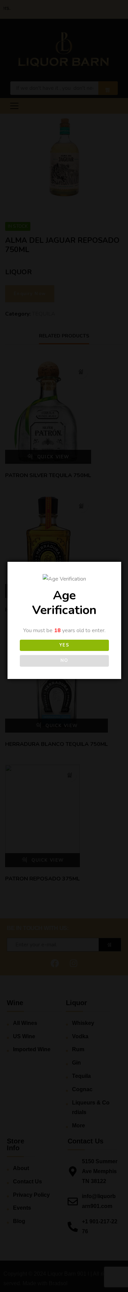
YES (64, 645)
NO (64, 660)
